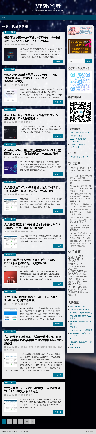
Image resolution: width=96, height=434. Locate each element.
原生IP (82, 266)
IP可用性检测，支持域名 (79, 157)
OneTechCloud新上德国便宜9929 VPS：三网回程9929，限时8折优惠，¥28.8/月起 (32, 152)
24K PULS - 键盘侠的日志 (79, 310)
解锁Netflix (72, 290)
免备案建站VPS (73, 266)
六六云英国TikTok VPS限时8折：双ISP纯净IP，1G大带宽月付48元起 (32, 390)
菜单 (3, 17)
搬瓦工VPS (72, 274)
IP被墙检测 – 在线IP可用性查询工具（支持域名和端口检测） (80, 170)
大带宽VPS (75, 271)
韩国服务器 (51, 347)
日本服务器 (21, 347)
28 (27, 421)
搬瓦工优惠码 (81, 274)
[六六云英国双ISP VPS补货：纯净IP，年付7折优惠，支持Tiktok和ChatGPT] (10, 241)
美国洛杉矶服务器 (41, 347)
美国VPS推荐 (75, 284)
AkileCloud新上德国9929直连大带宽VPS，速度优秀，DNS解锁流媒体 (32, 117)
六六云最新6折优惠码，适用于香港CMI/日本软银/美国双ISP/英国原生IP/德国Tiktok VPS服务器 (33, 340)
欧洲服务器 (21, 44)
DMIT (81, 256)
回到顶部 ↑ (90, 431)
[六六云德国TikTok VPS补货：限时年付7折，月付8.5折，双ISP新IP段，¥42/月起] (10, 204)
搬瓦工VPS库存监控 (77, 306)
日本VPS (88, 276)
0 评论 (31, 44)
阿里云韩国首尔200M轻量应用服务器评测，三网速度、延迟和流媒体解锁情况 (80, 243)
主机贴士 (73, 327)
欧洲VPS (81, 279)
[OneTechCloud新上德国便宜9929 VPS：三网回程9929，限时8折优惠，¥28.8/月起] (10, 167)
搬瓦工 (86, 272)
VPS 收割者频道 (76, 136)
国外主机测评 (75, 347)
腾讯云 (85, 287)
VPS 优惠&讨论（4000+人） (80, 133)
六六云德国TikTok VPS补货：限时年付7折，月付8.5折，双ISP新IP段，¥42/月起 (32, 189)
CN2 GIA (75, 256)
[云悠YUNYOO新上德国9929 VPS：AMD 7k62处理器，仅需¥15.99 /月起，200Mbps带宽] (10, 95)
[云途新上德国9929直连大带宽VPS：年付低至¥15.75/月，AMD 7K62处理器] (10, 54)
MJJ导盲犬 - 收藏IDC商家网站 (81, 313)
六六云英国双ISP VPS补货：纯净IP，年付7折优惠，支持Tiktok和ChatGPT (32, 226)
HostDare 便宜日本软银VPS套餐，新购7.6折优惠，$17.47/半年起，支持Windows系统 (81, 235)
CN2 (69, 256)
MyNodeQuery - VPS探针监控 (81, 330)
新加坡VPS (71, 277)
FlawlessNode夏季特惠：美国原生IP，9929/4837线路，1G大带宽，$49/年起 (81, 188)
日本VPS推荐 (73, 279)
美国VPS (82, 281)
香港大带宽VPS (73, 295)
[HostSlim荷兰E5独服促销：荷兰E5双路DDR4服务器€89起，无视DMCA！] (10, 277)
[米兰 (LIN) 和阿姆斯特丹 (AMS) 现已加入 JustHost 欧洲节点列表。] (10, 314)
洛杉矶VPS (72, 282)
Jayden (11, 44)
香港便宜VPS (87, 292)
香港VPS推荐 (75, 292)
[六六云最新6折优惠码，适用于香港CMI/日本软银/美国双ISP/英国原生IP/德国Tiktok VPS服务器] (10, 360)
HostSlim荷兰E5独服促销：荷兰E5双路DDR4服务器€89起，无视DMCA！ (29, 261)
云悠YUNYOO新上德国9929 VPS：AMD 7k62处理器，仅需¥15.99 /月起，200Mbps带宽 (30, 77)
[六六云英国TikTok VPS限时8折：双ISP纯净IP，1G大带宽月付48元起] (10, 405)
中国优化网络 (75, 258)
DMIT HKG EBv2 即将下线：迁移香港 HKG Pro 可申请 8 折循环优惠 (80, 227)
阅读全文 (58, 61)
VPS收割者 (48, 6)
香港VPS (82, 289)
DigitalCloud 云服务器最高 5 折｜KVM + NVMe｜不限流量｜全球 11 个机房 (81, 212)
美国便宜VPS (75, 287)
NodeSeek (74, 339)
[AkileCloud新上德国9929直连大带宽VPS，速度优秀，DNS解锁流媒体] (10, 132)
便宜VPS (73, 261)
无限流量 (79, 277)
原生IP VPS (72, 269)
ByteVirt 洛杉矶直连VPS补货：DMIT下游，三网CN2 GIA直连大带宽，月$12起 (81, 220)
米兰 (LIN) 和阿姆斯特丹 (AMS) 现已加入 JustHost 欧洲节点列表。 (31, 298)
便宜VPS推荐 (75, 264)
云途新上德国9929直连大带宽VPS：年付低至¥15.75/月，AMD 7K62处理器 (32, 39)
